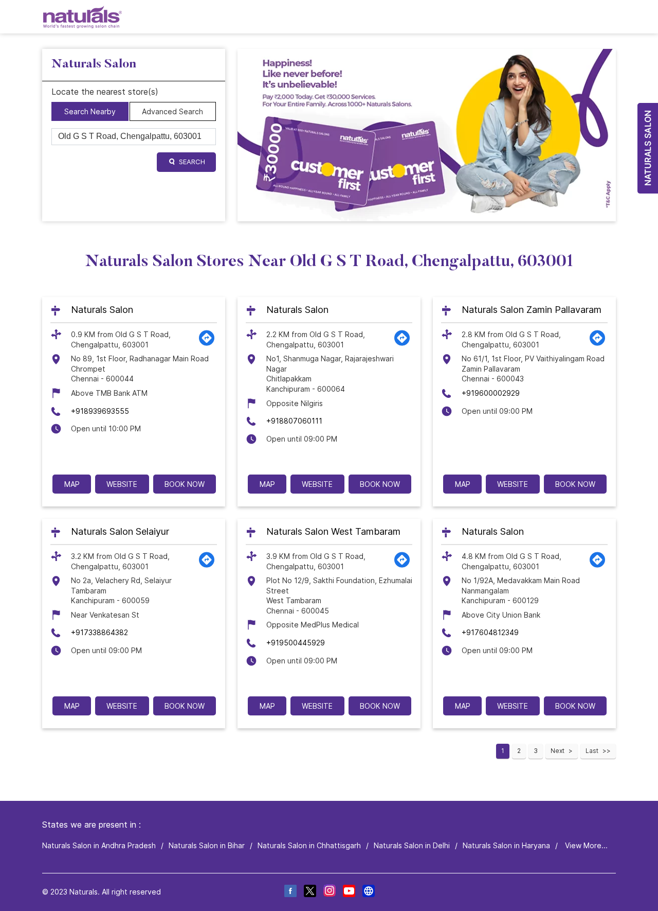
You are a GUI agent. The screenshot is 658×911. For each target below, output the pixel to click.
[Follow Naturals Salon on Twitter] (309, 892)
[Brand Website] (368, 892)
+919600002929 (491, 393)
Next (557, 751)
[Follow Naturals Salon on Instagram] (329, 892)
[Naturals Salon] (82, 16)
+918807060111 (294, 420)
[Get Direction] (206, 343)
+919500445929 (295, 642)
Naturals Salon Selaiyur (120, 531)
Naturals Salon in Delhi (412, 845)
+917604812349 (490, 632)
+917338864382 (99, 632)
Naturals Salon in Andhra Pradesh (99, 845)
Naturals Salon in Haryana (506, 845)
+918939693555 (100, 411)
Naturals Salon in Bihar (207, 845)
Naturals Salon (102, 309)
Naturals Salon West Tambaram (333, 531)
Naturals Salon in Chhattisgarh (309, 845)
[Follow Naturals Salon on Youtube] (348, 892)
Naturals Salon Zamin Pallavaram (531, 309)
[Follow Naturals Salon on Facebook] (290, 892)
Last (592, 751)
